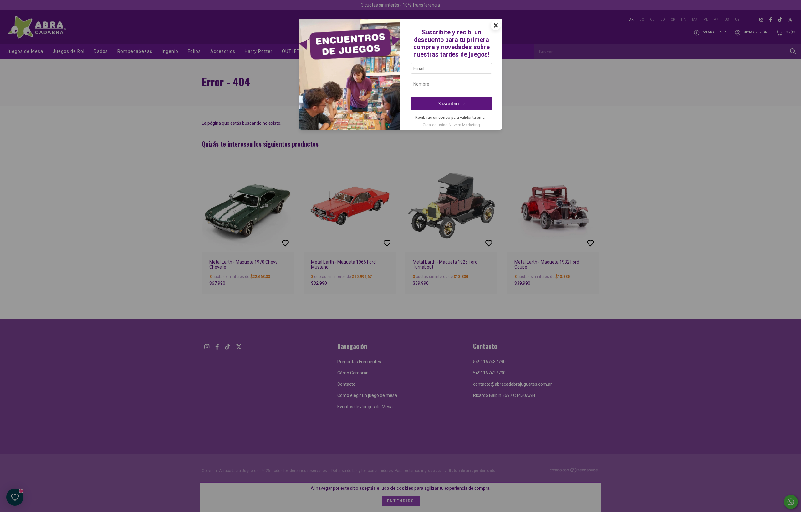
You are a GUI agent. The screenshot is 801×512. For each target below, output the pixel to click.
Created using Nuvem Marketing (451, 125)
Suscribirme (451, 103)
